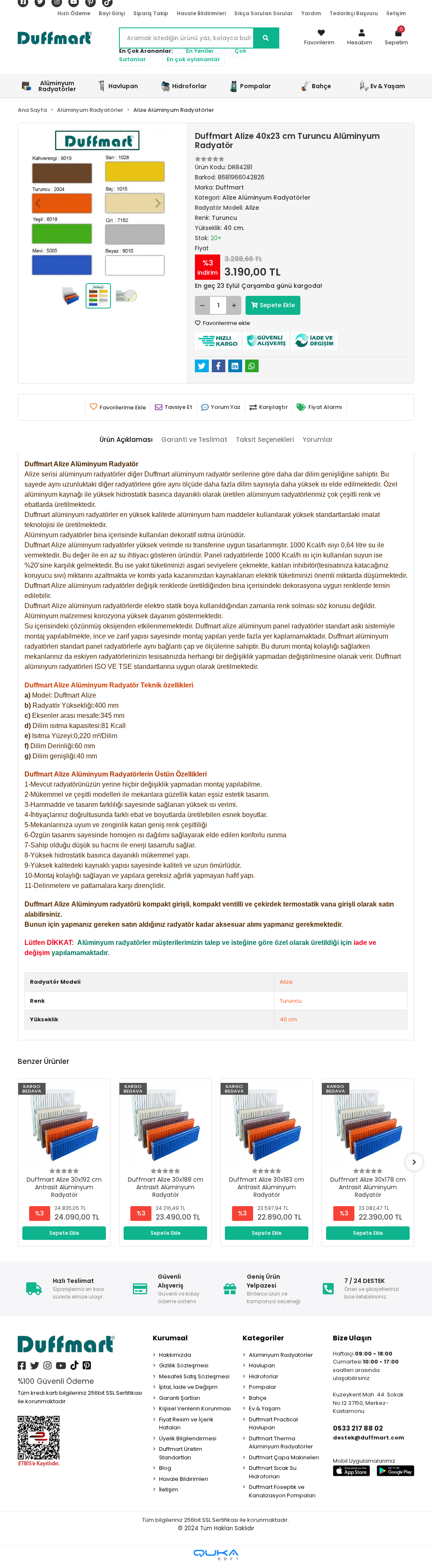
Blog (165, 1468)
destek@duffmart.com (368, 1438)
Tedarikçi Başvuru (353, 13)
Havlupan (262, 1365)
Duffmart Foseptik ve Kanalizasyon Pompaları (282, 1491)
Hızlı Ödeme (73, 13)
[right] (414, 1162)
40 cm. (289, 1019)
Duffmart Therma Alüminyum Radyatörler (281, 1442)
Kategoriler (263, 1338)
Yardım (311, 13)
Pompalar (262, 1387)
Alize (286, 982)
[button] (359, 38)
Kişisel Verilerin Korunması (195, 1408)
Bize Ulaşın (352, 1338)
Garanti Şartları (179, 1398)
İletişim (396, 13)
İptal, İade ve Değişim (188, 1387)
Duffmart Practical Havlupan (273, 1423)
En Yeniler (200, 51)
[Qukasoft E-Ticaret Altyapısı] (216, 1555)
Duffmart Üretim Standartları (180, 1453)
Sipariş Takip (150, 13)
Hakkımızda (175, 1355)
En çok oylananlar (193, 59)
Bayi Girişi (112, 13)
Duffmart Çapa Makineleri (284, 1457)
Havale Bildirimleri (201, 13)
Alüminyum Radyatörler (281, 1355)
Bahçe (258, 1398)
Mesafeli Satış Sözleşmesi (194, 1376)
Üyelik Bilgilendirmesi (187, 1438)
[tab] (126, 440)
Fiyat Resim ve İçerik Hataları (186, 1423)
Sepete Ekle (277, 305)
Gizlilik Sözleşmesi (183, 1365)
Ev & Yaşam (265, 1408)
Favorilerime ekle (226, 323)
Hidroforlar (263, 1376)
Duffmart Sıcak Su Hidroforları (273, 1472)
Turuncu (291, 1001)
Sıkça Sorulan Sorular (263, 13)
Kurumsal (170, 1338)
